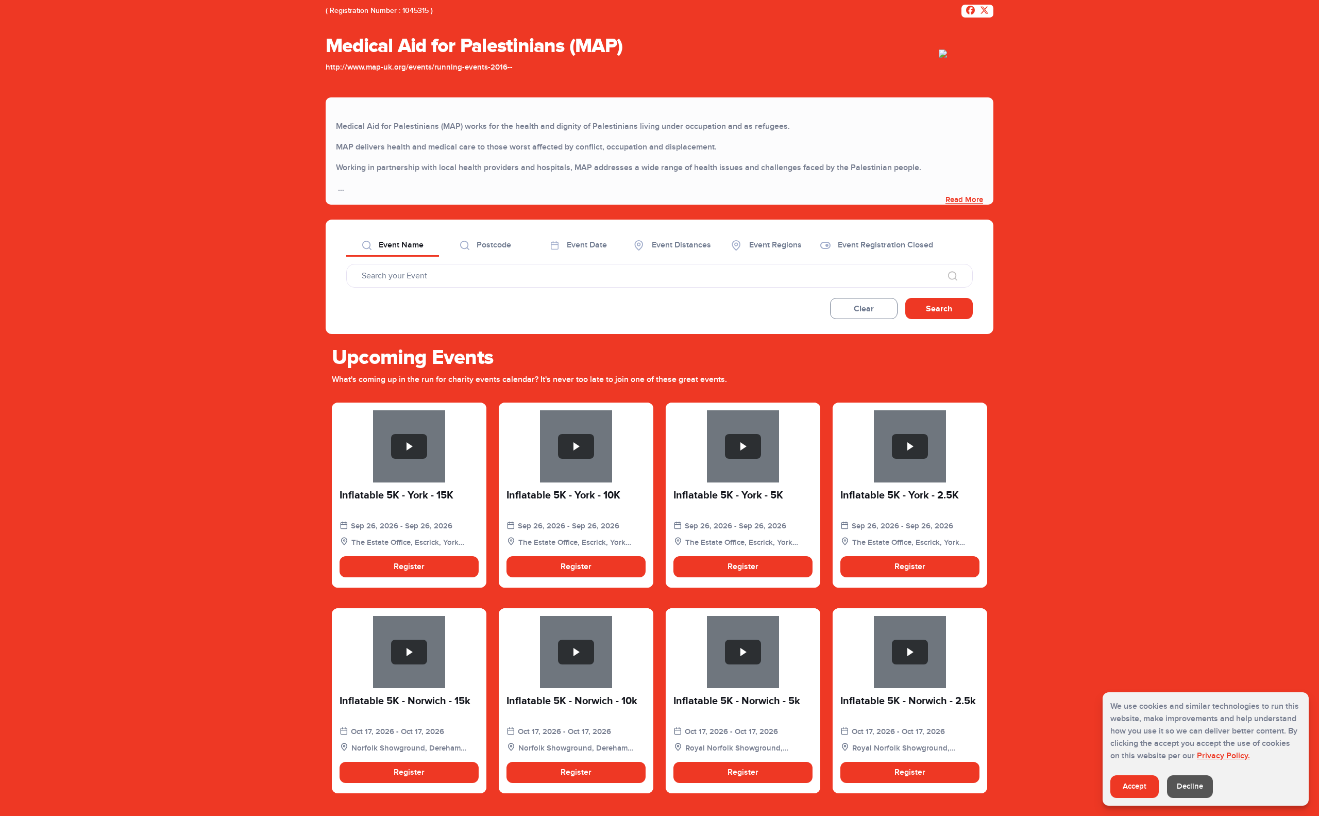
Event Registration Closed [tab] (884, 245)
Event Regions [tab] (774, 245)
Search (939, 309)
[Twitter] (984, 11)
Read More (964, 200)
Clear (864, 309)
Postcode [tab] (493, 245)
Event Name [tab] (400, 245)
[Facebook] (970, 11)
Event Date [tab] (586, 245)
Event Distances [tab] (680, 245)
